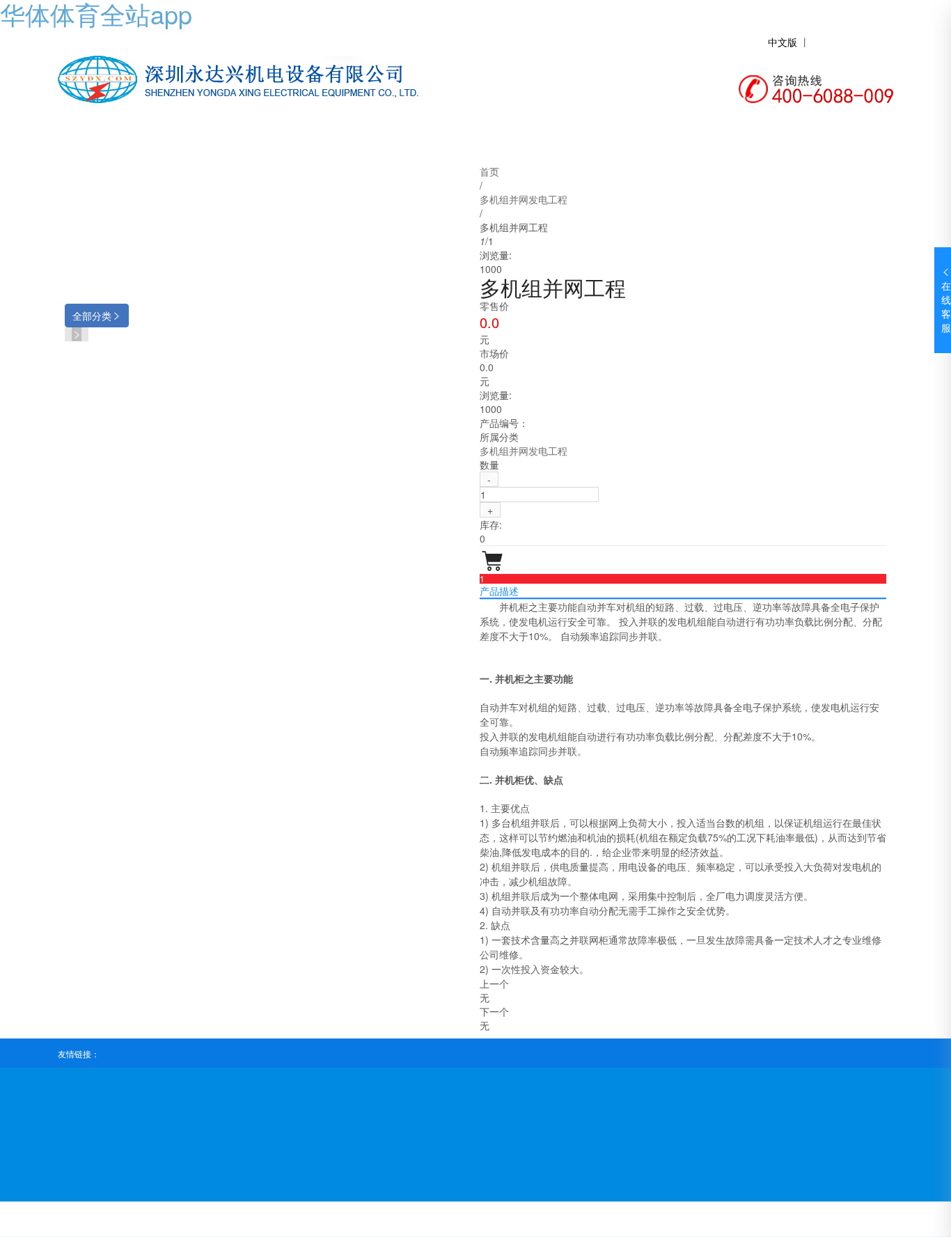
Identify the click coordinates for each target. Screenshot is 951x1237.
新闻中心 (447, 140)
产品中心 (336, 140)
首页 (113, 140)
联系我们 (782, 140)
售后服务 (670, 140)
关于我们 (225, 140)
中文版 (782, 42)
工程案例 (559, 140)
